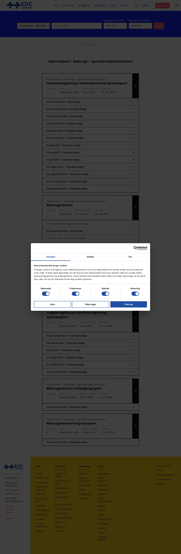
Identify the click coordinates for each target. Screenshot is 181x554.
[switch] (75, 294)
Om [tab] (130, 257)
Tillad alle (128, 304)
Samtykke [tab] (50, 257)
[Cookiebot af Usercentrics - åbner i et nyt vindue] (135, 248)
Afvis (52, 304)
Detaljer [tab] (90, 257)
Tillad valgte (90, 304)
